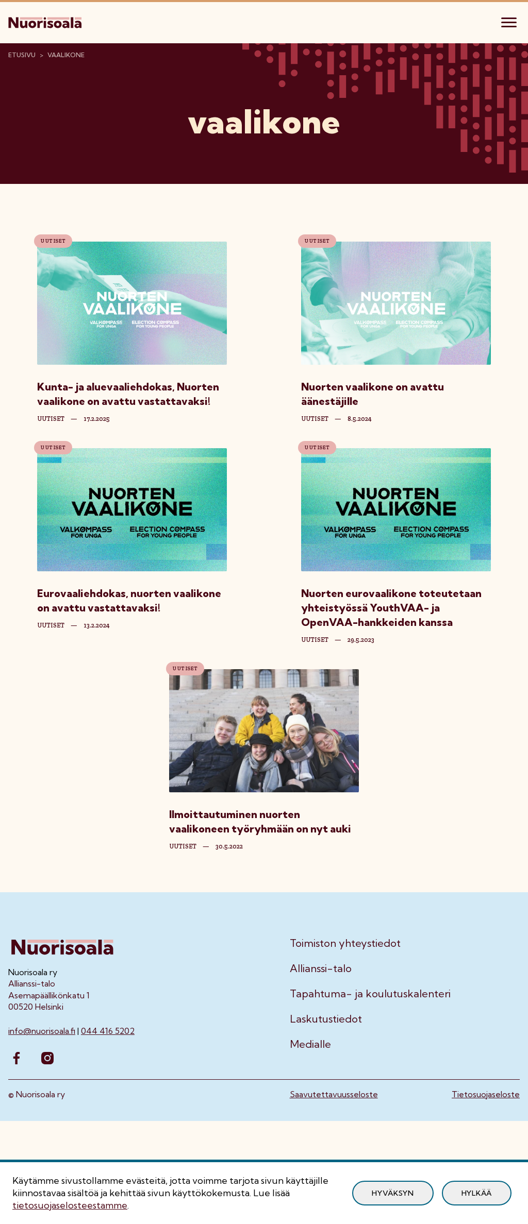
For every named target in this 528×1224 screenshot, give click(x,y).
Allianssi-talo (321, 968)
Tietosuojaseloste (486, 1094)
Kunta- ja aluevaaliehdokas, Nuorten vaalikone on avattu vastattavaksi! (128, 393)
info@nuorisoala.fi (41, 1031)
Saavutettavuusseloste (334, 1094)
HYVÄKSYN (393, 1193)
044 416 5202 (108, 1031)
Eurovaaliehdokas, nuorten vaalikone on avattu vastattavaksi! (129, 600)
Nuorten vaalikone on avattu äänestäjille (372, 393)
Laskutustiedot (326, 1019)
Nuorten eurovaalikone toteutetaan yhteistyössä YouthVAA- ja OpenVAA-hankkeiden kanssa (391, 607)
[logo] (46, 21)
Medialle (310, 1044)
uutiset (50, 418)
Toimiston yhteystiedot (345, 943)
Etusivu (22, 55)
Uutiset (53, 241)
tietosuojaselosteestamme (69, 1205)
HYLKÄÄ (476, 1193)
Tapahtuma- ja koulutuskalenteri (370, 994)
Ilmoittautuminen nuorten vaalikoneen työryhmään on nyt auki (260, 821)
